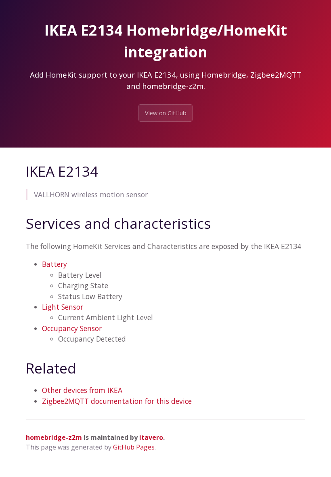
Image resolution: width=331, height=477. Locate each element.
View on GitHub (165, 113)
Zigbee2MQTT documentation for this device (117, 401)
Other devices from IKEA (82, 390)
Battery (54, 264)
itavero (151, 437)
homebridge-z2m (54, 437)
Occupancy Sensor (72, 328)
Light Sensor (62, 307)
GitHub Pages (134, 447)
